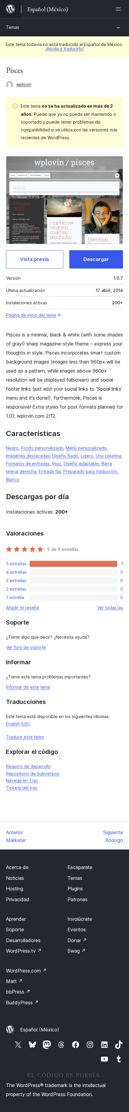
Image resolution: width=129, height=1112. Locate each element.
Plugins (75, 889)
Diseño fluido (65, 455)
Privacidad (17, 899)
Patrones (78, 899)
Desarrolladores (23, 940)
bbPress (18, 992)
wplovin (24, 84)
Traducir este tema (25, 736)
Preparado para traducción (90, 471)
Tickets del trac (22, 787)
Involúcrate (80, 919)
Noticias (15, 878)
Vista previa (34, 259)
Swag (77, 951)
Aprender (16, 919)
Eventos (77, 929)
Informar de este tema (28, 687)
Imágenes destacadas (28, 455)
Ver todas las (110, 607)
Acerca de (17, 867)
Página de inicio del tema (31, 315)
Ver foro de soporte (26, 647)
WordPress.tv (24, 951)
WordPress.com (26, 971)
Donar (77, 940)
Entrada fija (50, 471)
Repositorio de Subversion (32, 773)
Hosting (14, 889)
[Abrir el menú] (119, 9)
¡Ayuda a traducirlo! (64, 48)
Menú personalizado (86, 447)
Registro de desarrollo (28, 766)
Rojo (56, 463)
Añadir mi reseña (22, 607)
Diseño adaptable (81, 463)
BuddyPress (22, 1003)
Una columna (108, 455)
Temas (12, 27)
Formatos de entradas (28, 463)
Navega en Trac (22, 780)
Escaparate (80, 867)
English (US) (18, 723)
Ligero (87, 455)
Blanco (13, 479)
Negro (12, 447)
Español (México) (39, 1030)
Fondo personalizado (42, 447)
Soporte (15, 929)
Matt (14, 981)
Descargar (96, 259)
